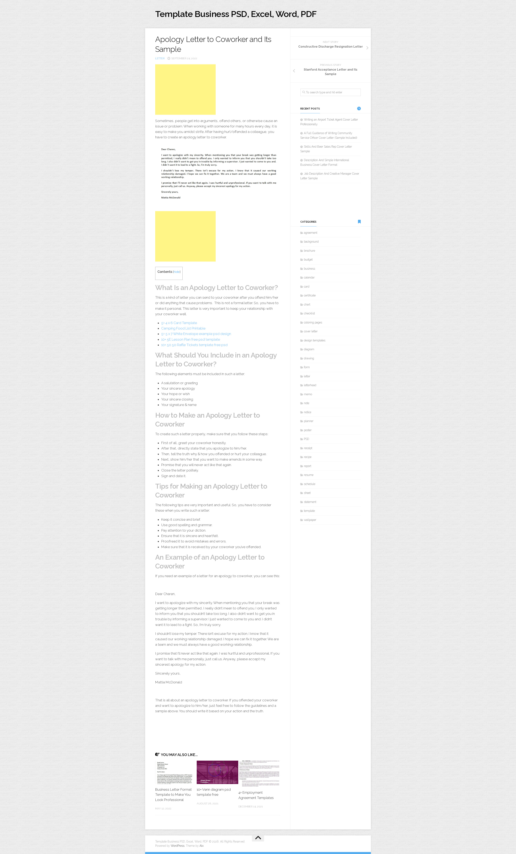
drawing (309, 358)
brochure (309, 250)
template (309, 510)
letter (160, 58)
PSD (306, 439)
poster (308, 430)
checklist (309, 313)
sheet (307, 492)
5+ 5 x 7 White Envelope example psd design (196, 334)
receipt (308, 448)
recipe (307, 457)
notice (307, 412)
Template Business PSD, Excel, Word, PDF (236, 14)
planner (308, 421)
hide (177, 271)
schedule (309, 484)
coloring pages (313, 322)
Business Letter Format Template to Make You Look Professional (173, 794)
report (307, 466)
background (311, 241)
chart (307, 304)
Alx (202, 845)
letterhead (310, 385)
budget (308, 259)
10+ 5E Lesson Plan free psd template (190, 339)
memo (308, 394)
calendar (309, 277)
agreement (310, 232)
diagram (309, 349)
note (306, 403)
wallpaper (310, 519)
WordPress (177, 845)
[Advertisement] (185, 89)
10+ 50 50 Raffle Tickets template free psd (194, 345)
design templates (314, 340)
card (306, 286)
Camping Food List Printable (183, 328)
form (307, 367)
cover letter (311, 331)
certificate (310, 295)
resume (308, 475)
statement (310, 502)
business (309, 268)
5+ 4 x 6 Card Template (179, 323)
